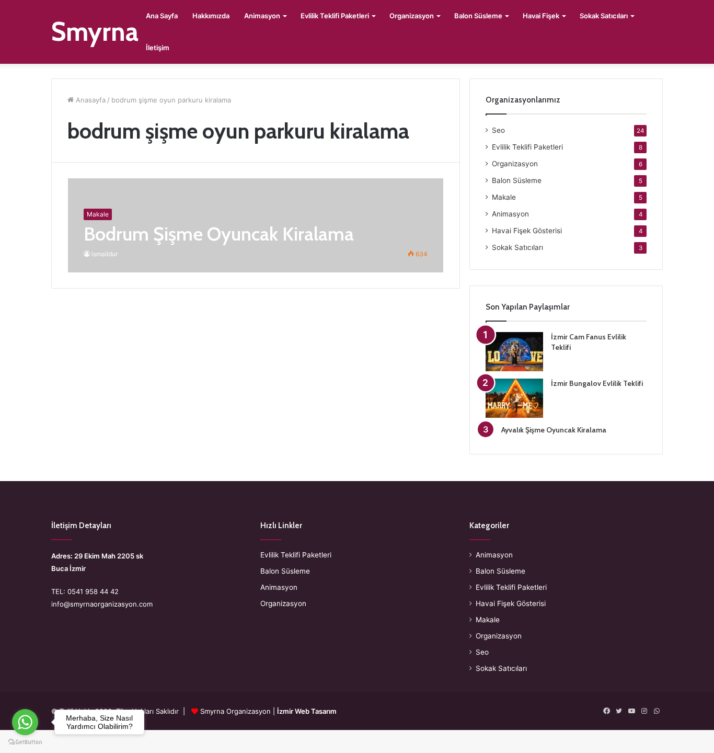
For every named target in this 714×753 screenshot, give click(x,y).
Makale (504, 197)
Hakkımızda (210, 16)
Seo (498, 130)
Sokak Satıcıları (604, 16)
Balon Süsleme (478, 16)
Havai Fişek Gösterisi (527, 230)
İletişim (157, 47)
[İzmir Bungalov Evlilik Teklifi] (514, 398)
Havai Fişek (541, 16)
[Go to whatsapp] (25, 722)
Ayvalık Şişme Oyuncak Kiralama (553, 430)
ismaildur (104, 254)
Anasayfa (90, 100)
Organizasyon (411, 16)
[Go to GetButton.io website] (25, 742)
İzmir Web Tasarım (307, 711)
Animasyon (262, 16)
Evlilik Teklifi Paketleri (335, 16)
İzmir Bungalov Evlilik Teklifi (597, 383)
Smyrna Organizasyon (235, 711)
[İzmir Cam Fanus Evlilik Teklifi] (514, 351)
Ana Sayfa (162, 16)
